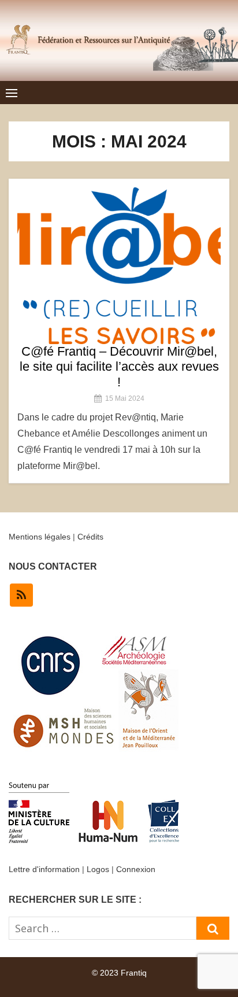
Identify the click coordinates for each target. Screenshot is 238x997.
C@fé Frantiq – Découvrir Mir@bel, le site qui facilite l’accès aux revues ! (119, 366)
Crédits (90, 536)
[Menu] (11, 92)
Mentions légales (39, 536)
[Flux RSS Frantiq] (21, 595)
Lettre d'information (44, 869)
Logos (98, 869)
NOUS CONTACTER (53, 566)
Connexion (135, 869)
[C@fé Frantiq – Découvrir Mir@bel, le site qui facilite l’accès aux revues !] (119, 265)
